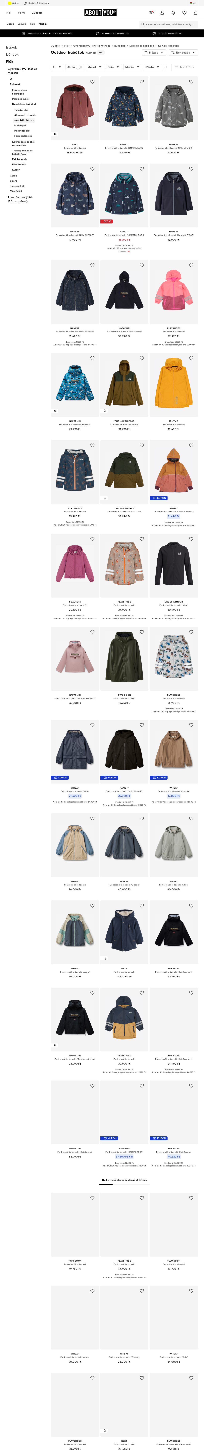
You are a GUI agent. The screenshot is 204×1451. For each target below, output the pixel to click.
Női (8, 12)
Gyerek (36, 12)
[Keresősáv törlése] (195, 24)
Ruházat (119, 45)
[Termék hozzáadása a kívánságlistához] (92, 81)
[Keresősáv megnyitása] (141, 24)
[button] (154, 52)
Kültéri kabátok (168, 45)
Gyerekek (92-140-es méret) (91, 45)
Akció (71, 67)
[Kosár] (195, 12)
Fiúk (66, 45)
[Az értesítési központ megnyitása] (173, 12)
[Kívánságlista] (184, 12)
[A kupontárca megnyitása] (151, 12)
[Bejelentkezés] (162, 12)
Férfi (21, 12)
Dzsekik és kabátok (141, 45)
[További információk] (75, 158)
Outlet (15, 3)
